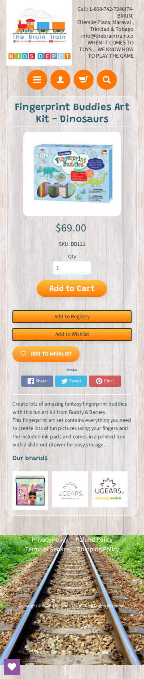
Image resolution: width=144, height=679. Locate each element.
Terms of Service (47, 549)
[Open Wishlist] (12, 667)
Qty (72, 256)
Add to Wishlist (72, 334)
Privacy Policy (50, 539)
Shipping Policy (98, 549)
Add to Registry (72, 316)
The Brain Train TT (69, 606)
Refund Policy (94, 539)
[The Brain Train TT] (39, 33)
